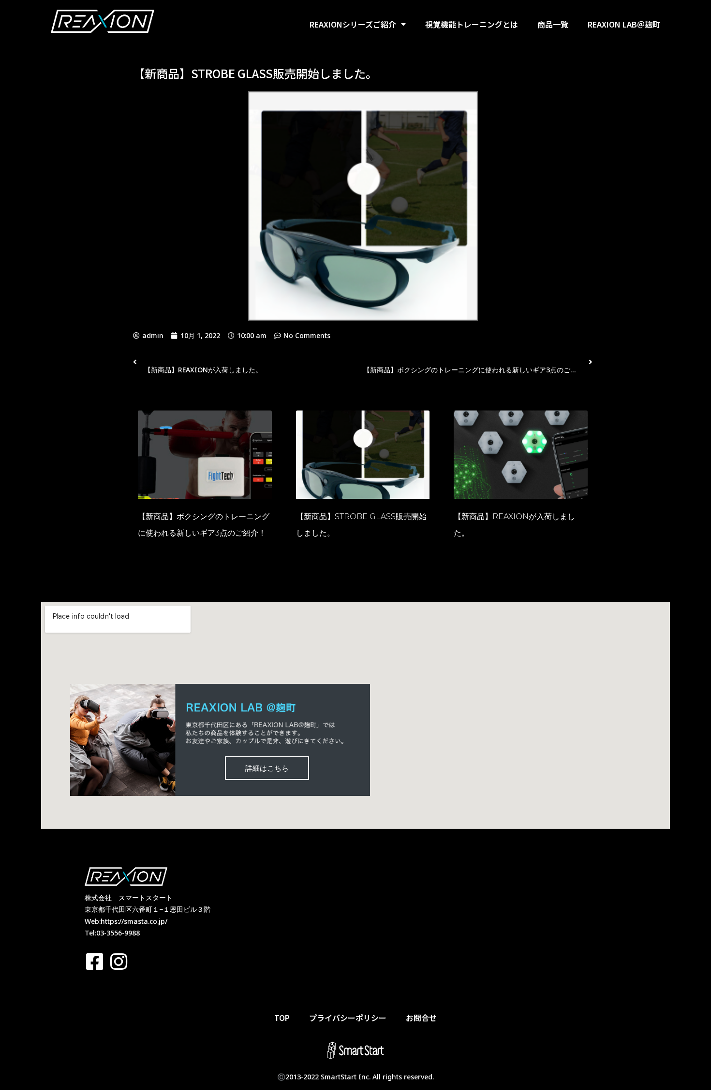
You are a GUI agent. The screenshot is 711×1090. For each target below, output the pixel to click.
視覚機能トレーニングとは (471, 24)
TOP (282, 1017)
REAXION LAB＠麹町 (624, 24)
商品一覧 (552, 24)
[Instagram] (118, 961)
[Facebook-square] (94, 961)
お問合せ (421, 1017)
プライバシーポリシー (347, 1017)
